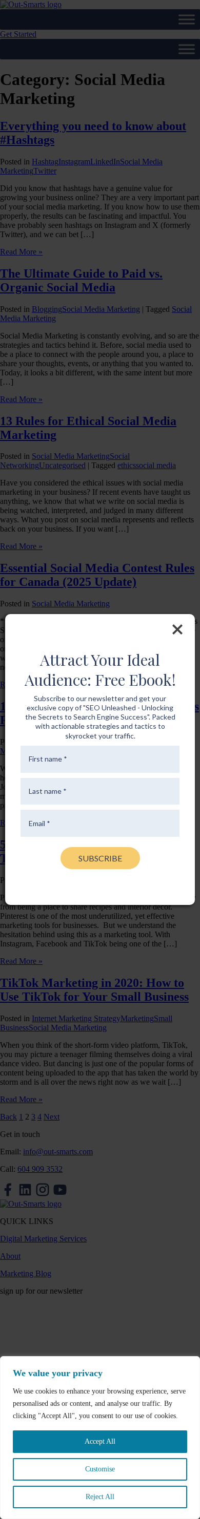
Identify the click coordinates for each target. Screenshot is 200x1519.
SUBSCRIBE (100, 858)
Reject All (100, 1497)
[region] (100, 1437)
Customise (100, 1469)
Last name (48, 791)
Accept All (100, 1441)
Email (39, 823)
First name (48, 759)
